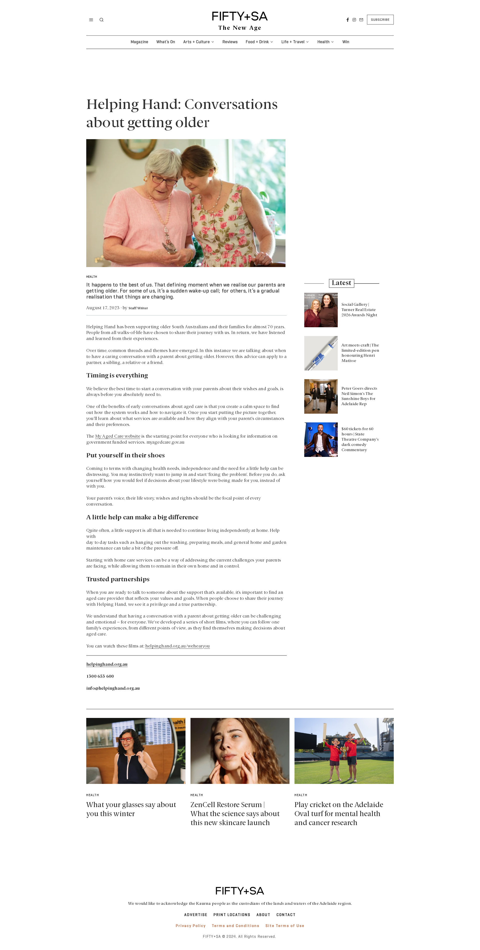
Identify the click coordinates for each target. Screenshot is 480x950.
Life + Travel (293, 42)
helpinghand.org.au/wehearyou (177, 646)
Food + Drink (257, 42)
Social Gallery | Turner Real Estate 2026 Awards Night (359, 310)
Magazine (139, 42)
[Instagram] (354, 20)
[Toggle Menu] (91, 20)
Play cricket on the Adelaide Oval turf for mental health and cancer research (338, 814)
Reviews (230, 42)
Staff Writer (138, 308)
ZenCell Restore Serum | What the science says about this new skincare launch (235, 814)
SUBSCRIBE (380, 19)
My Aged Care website (117, 436)
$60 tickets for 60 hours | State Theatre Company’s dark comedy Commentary (360, 439)
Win (345, 42)
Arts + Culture (196, 42)
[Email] (361, 20)
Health (324, 42)
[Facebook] (347, 20)
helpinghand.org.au (107, 664)
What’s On (165, 42)
